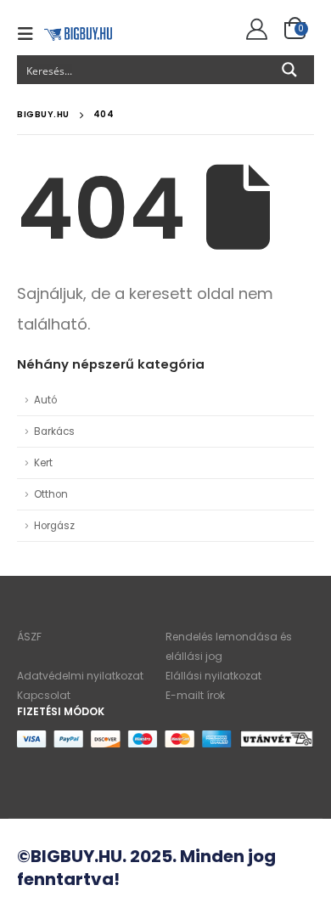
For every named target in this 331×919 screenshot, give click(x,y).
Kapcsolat (43, 695)
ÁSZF (29, 636)
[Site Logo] (78, 33)
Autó (45, 400)
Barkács (54, 431)
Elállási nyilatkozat (213, 675)
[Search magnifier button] (289, 69)
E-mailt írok (195, 695)
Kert (43, 463)
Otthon (51, 494)
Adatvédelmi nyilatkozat (80, 675)
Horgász (54, 526)
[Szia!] (254, 29)
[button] (30, 34)
